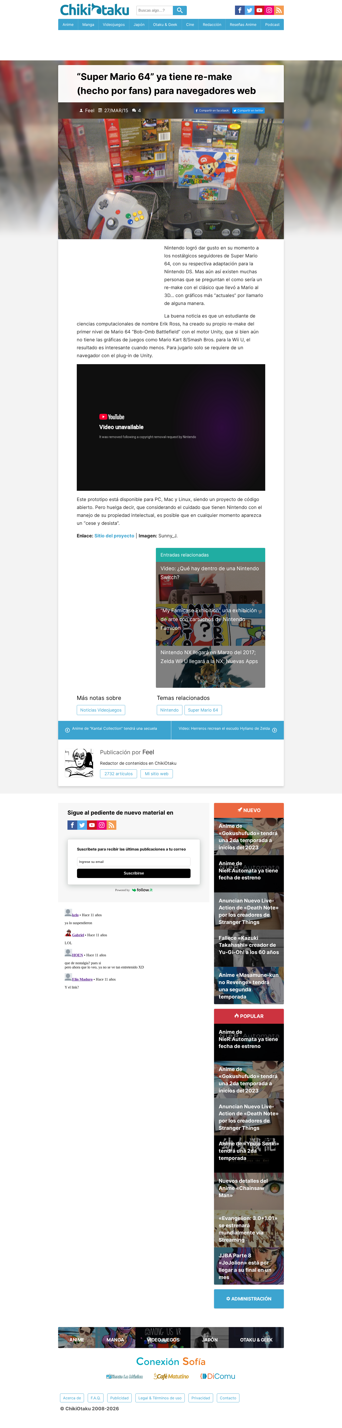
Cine (190, 24)
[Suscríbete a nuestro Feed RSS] (279, 11)
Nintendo (169, 710)
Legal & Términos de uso (160, 1398)
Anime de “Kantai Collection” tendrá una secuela (114, 728)
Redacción (212, 24)
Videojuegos (114, 24)
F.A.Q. (96, 1398)
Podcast (272, 24)
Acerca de (72, 1398)
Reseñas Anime (243, 24)
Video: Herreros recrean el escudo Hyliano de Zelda (224, 728)
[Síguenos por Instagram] (269, 11)
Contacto (228, 1398)
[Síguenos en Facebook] (240, 11)
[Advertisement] (171, 45)
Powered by (122, 890)
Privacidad (200, 1398)
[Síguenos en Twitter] (250, 11)
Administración (251, 1299)
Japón (139, 24)
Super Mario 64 (203, 710)
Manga (88, 24)
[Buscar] (180, 10)
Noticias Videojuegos (100, 710)
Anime (68, 24)
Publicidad (119, 1398)
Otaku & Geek (165, 24)
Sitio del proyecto (114, 536)
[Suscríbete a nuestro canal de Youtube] (259, 11)
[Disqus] (134, 965)
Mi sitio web (156, 773)
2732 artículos (118, 773)
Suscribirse (134, 873)
